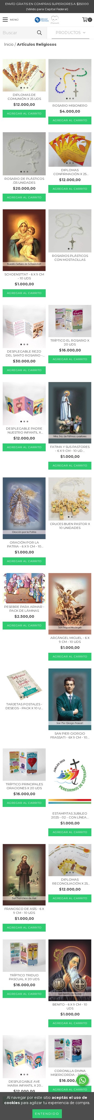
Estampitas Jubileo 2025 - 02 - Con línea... (70, 815)
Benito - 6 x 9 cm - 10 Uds (69, 1006)
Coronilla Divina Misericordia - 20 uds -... (70, 1073)
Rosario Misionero (69, 105)
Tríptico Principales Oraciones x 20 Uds (24, 786)
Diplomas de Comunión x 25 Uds (24, 97)
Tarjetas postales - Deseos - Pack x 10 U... (24, 706)
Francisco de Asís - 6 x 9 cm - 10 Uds (24, 911)
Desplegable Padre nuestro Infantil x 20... (24, 430)
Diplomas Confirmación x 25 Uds (69, 172)
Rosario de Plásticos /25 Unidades (24, 180)
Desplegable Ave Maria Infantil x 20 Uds (24, 1083)
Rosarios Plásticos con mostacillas (70, 258)
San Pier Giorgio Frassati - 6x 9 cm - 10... (70, 735)
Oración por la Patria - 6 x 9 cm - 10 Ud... (24, 544)
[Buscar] (39, 33)
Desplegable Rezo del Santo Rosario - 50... (24, 353)
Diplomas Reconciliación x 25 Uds (70, 881)
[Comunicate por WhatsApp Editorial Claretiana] (82, 1080)
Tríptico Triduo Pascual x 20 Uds (24, 977)
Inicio (9, 44)
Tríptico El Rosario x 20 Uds (69, 342)
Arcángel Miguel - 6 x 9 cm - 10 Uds (70, 640)
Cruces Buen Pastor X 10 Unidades (70, 526)
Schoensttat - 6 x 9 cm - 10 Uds (24, 276)
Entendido (47, 1114)
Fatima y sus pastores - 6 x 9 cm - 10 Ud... (70, 449)
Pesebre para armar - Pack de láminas (24, 609)
